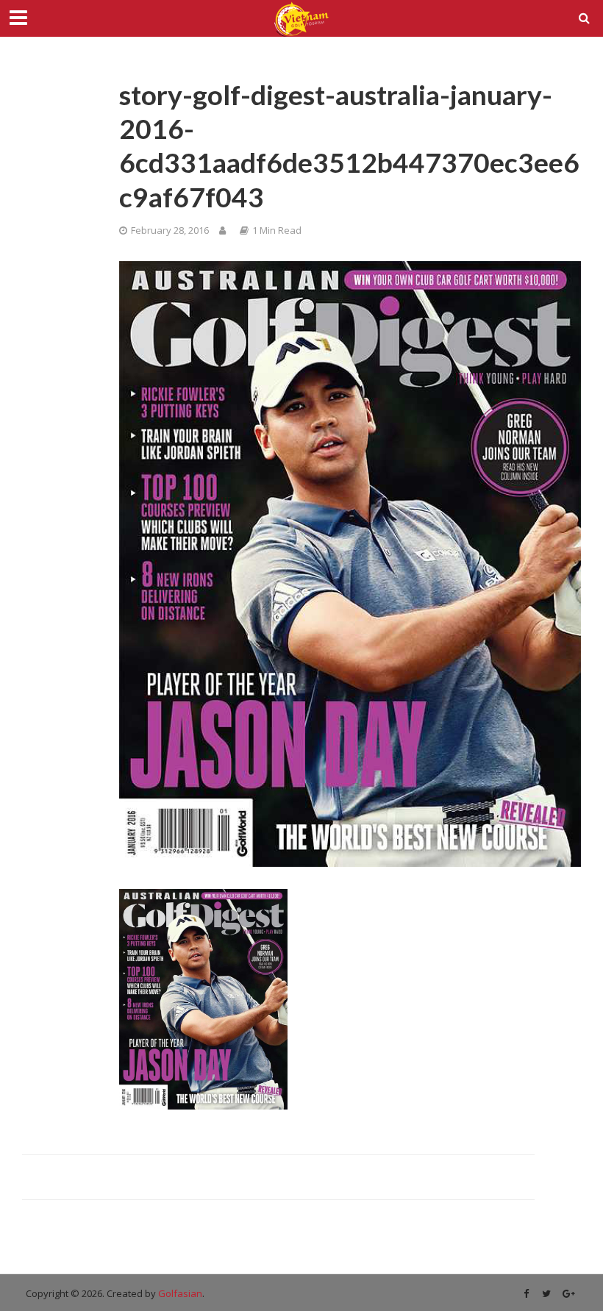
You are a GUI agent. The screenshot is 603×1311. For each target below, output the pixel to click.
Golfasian (180, 1293)
